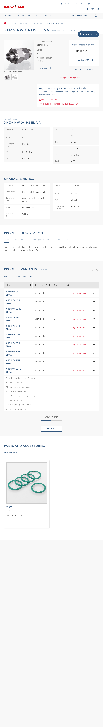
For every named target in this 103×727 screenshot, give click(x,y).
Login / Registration (50, 100)
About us (47, 15)
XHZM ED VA (38, 23)
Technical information (27, 15)
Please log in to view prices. (68, 78)
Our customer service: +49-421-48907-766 (59, 104)
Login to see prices (79, 293)
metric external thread (22, 23)
